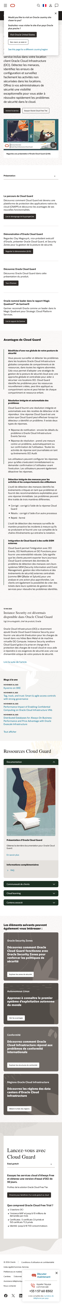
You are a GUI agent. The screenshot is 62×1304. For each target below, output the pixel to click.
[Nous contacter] (56, 5)
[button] (5, 5)
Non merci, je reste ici (18, 42)
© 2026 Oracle (9, 1262)
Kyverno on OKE (12, 687)
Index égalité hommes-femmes (16, 1267)
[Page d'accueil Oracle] (13, 5)
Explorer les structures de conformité (23, 1065)
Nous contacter (10, 1286)
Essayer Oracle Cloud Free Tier (35, 110)
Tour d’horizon (11, 283)
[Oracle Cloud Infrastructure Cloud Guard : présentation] (31, 134)
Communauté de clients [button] (18, 884)
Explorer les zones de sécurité (20, 974)
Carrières (7, 1276)
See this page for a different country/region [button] (28, 49)
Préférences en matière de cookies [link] (17, 1271)
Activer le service (12, 110)
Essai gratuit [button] (13, 1163)
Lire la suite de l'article (15, 661)
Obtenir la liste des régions (19, 1109)
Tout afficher (10, 731)
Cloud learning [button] (14, 893)
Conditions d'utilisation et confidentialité (37, 1262)
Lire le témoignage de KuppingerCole (20, 216)
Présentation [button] (9, 175)
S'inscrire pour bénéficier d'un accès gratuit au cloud (29, 1195)
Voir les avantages (16, 1018)
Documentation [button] (14, 762)
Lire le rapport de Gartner (15, 321)
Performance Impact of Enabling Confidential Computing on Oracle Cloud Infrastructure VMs (28, 708)
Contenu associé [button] (15, 902)
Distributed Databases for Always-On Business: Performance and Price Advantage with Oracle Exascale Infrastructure (28, 720)
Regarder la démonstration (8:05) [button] (18, 251)
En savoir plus (13, 855)
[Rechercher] (38, 5)
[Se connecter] (50, 5)
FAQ (12, 870)
